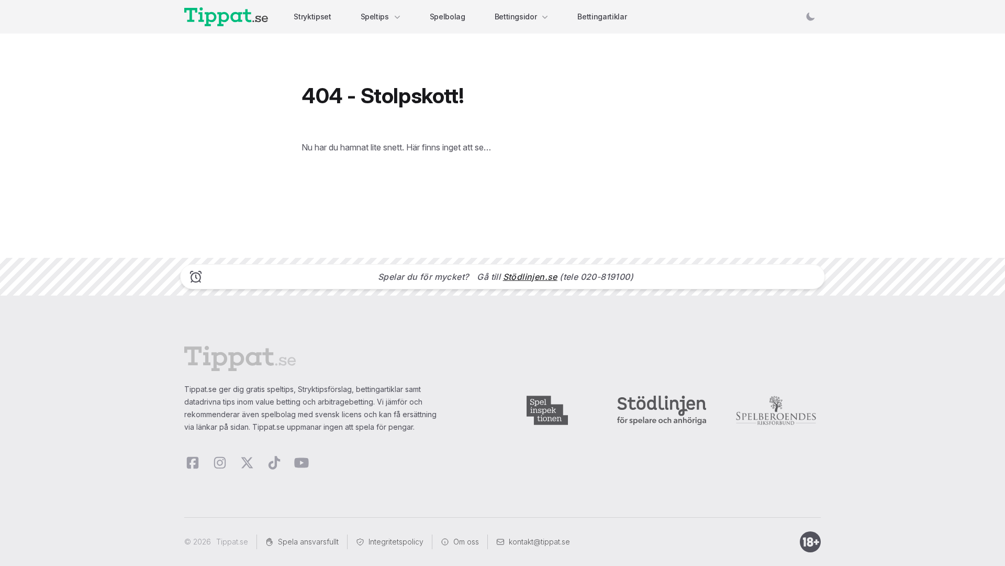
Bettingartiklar (602, 16)
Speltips (375, 16)
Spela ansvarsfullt (308, 541)
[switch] (810, 16)
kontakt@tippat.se (539, 541)
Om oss (466, 541)
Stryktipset (312, 16)
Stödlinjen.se (530, 276)
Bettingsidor (516, 16)
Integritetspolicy (395, 541)
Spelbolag (447, 16)
